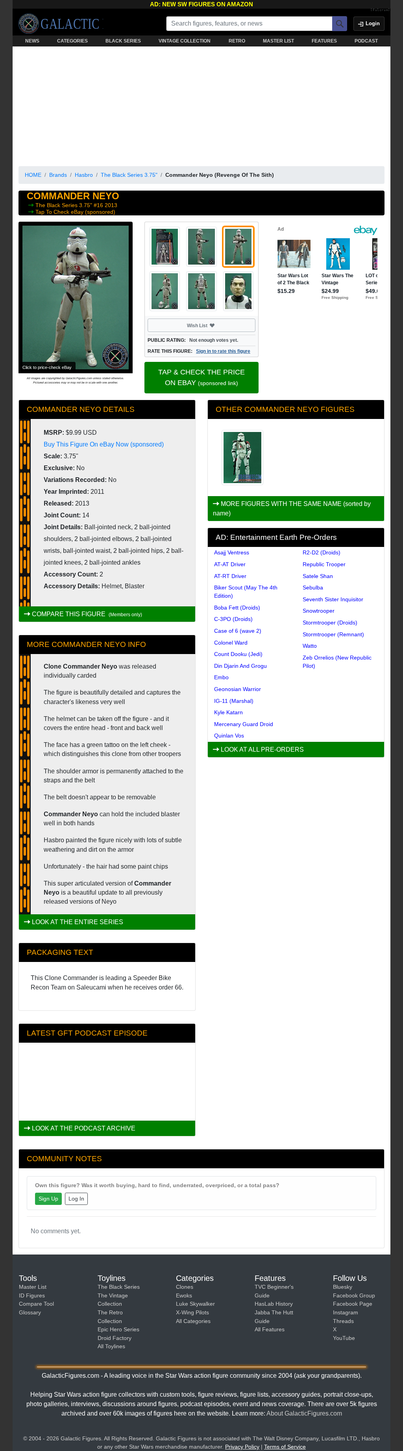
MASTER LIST (278, 41)
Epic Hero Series (118, 1329)
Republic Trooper (324, 564)
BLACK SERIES (123, 41)
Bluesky (342, 1287)
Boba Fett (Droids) (237, 607)
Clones (184, 1287)
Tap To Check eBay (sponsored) (75, 212)
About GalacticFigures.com (304, 1413)
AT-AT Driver (230, 564)
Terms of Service (285, 1447)
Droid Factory (114, 1338)
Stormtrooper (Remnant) (333, 634)
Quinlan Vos (229, 735)
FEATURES (324, 41)
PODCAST (366, 41)
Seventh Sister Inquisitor (333, 599)
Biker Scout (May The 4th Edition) (245, 591)
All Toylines (111, 1346)
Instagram (345, 1312)
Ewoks (184, 1295)
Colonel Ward (231, 642)
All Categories (193, 1321)
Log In (76, 1198)
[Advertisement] (201, 105)
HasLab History (274, 1304)
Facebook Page (352, 1304)
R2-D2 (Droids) (321, 552)
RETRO (237, 41)
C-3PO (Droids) (233, 619)
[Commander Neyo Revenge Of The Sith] (242, 457)
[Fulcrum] (380, 10)
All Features (270, 1329)
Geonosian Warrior (237, 689)
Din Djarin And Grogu (240, 666)
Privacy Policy (242, 1447)
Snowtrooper (319, 611)
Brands (58, 175)
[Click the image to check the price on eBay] (75, 297)
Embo (221, 677)
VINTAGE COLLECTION (185, 41)
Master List (32, 1287)
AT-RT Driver (230, 576)
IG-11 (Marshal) (233, 701)
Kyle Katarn (228, 712)
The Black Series (119, 1287)
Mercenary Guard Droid (243, 724)
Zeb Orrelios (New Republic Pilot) (337, 661)
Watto (310, 646)
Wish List (212, 325)
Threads (343, 1321)
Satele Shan (318, 576)
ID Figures (32, 1295)
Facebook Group (354, 1295)
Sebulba (313, 587)
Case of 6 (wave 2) (237, 631)
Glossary (30, 1312)
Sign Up (48, 1198)
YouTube (344, 1338)
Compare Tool (36, 1304)
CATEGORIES (72, 41)
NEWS (32, 41)
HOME (33, 175)
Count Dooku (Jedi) (238, 654)
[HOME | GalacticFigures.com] (60, 23)
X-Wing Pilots (192, 1312)
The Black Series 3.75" (129, 175)
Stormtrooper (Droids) (330, 622)
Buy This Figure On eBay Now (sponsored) (104, 444)
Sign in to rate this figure (223, 351)
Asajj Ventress (231, 552)
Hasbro (84, 175)
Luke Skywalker (195, 1304)
